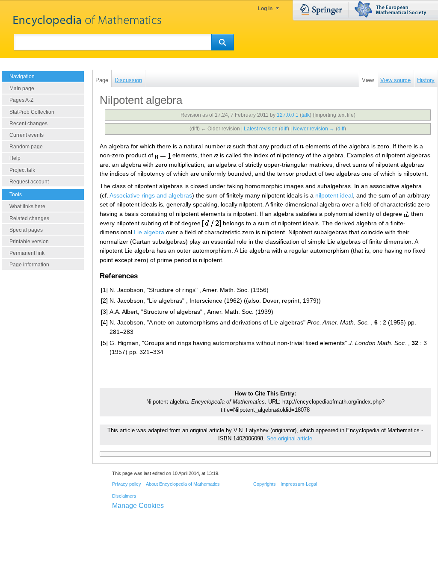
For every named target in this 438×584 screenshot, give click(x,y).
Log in (265, 9)
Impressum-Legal (299, 484)
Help (15, 158)
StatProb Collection (31, 112)
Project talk (22, 170)
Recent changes (28, 124)
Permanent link (26, 253)
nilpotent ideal (334, 195)
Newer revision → (313, 129)
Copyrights (264, 484)
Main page (21, 88)
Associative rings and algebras (151, 195)
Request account (29, 182)
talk (306, 115)
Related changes (29, 218)
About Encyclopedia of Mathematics (183, 484)
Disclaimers (124, 495)
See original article (289, 439)
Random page (26, 147)
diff (284, 129)
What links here (27, 206)
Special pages (26, 230)
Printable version (29, 242)
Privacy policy (126, 484)
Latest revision (261, 129)
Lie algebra (149, 232)
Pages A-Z (21, 100)
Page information (29, 265)
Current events (26, 135)
